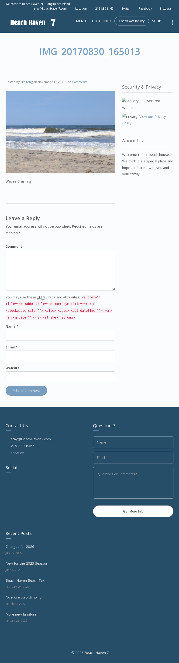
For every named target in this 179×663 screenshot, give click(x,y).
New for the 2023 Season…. (28, 563)
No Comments (77, 82)
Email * (11, 347)
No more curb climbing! (24, 597)
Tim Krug (27, 82)
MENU (81, 21)
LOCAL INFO (101, 21)
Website (13, 368)
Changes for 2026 (20, 546)
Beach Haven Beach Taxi (25, 580)
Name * (12, 326)
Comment (14, 246)
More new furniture (21, 614)
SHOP (156, 21)
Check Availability (132, 21)
